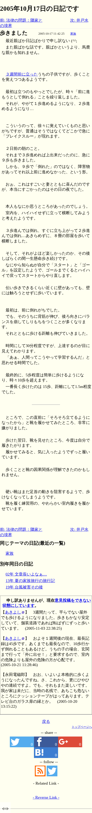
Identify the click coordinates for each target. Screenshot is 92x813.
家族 (73, 33)
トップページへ (82, 726)
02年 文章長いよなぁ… (26, 574)
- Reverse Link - (46, 797)
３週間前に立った (22, 74)
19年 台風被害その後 (24, 587)
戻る (46, 721)
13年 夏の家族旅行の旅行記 (30, 580)
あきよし (13, 612)
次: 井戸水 (79, 20)
